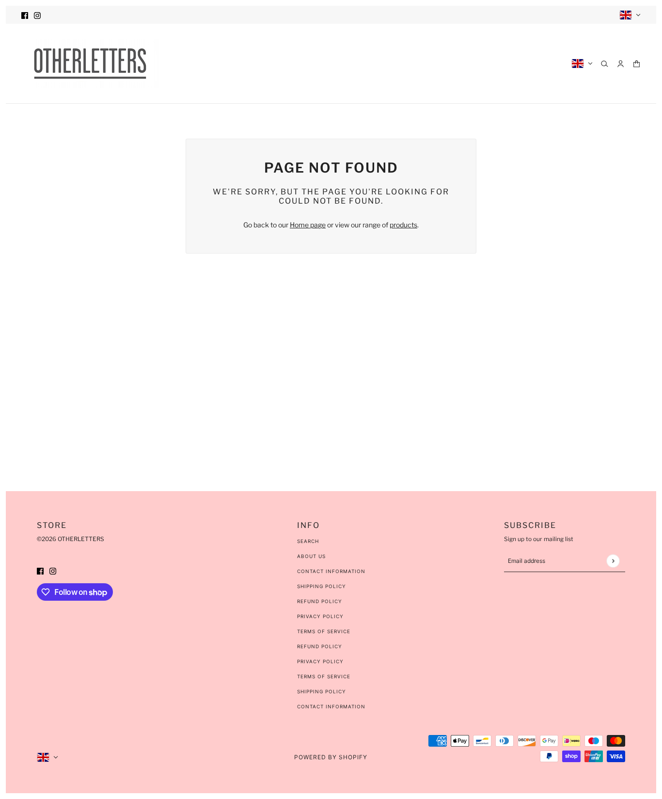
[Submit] (612, 560)
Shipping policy (321, 691)
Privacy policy (320, 661)
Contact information (331, 706)
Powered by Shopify (330, 757)
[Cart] (636, 64)
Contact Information (331, 571)
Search (308, 541)
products (403, 225)
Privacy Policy (320, 616)
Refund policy (319, 646)
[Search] (604, 64)
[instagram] (37, 15)
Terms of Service (323, 631)
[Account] (620, 64)
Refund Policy (319, 601)
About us (311, 556)
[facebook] (24, 15)
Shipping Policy (321, 586)
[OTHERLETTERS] (90, 63)
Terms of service (323, 676)
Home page (308, 225)
